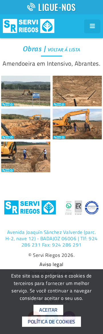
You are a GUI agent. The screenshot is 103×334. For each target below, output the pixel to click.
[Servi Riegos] (28, 25)
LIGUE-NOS (57, 7)
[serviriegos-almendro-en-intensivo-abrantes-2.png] (77, 91)
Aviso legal (51, 264)
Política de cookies (51, 321)
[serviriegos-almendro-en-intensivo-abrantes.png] (25, 91)
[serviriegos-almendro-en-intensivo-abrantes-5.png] (25, 157)
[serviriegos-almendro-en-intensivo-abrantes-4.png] (77, 124)
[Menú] (92, 26)
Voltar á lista (64, 49)
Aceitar (48, 310)
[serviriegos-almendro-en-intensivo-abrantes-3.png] (25, 124)
